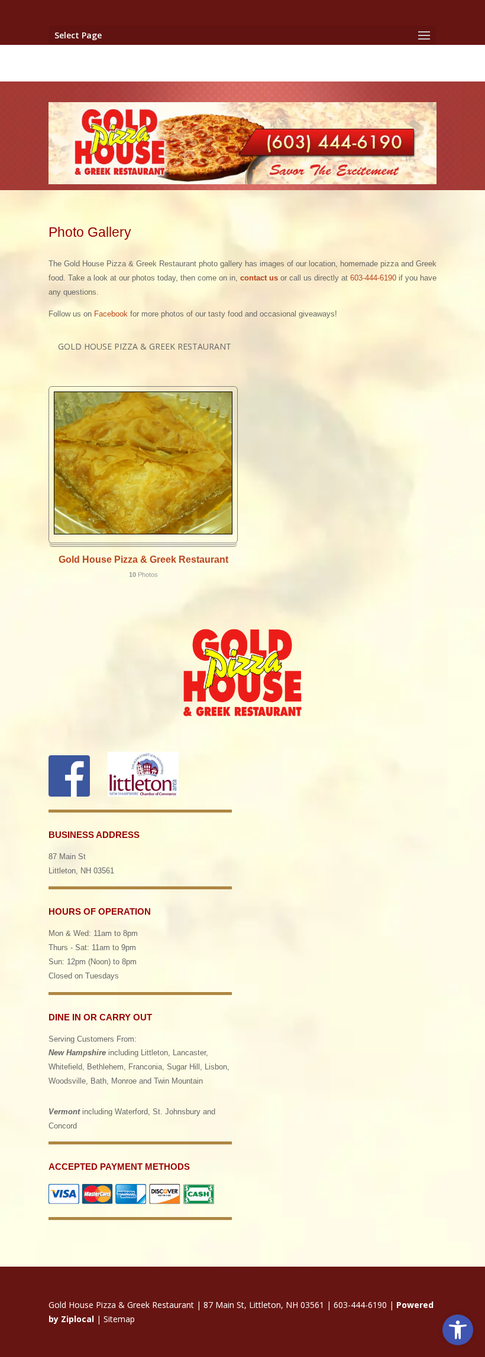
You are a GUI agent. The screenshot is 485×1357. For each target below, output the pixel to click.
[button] (242, 35)
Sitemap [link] (119, 1319)
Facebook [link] (111, 313)
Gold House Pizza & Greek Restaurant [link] (143, 560)
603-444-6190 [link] (373, 277)
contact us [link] (259, 277)
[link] (457, 1329)
